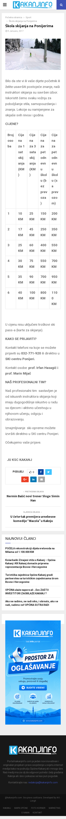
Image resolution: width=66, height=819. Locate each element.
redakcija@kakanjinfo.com (43, 782)
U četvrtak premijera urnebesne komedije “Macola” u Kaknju (33, 519)
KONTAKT (37, 812)
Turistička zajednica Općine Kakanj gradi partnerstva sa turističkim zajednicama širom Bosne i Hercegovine (31, 578)
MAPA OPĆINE (21, 808)
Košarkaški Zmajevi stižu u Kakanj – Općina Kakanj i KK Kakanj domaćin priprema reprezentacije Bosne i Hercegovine (30, 563)
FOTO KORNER (38, 808)
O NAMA (25, 812)
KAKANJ (7, 808)
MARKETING (54, 808)
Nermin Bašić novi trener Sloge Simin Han (33, 498)
